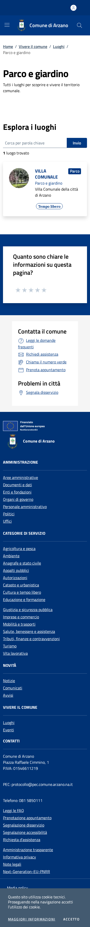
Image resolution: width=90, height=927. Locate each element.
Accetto (71, 919)
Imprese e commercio (21, 617)
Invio (77, 143)
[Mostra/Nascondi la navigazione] (7, 25)
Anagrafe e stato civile (22, 563)
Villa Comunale (46, 174)
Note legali (12, 864)
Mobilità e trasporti (19, 624)
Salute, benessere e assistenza (29, 631)
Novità (9, 665)
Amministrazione (20, 462)
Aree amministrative (20, 477)
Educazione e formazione (24, 599)
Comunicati (12, 688)
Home (8, 46)
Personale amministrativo (25, 507)
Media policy (17, 888)
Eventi (8, 730)
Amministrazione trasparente (28, 850)
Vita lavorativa (15, 653)
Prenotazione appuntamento (27, 818)
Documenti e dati (17, 485)
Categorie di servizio (24, 533)
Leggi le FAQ (13, 810)
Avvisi (8, 695)
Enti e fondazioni (17, 492)
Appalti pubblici (16, 570)
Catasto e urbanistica (21, 585)
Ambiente (11, 556)
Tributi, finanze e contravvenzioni (31, 639)
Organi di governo (18, 499)
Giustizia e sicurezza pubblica (27, 610)
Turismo (9, 646)
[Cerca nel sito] (79, 25)
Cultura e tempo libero (22, 592)
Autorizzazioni (15, 578)
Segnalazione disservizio (23, 825)
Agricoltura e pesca (19, 549)
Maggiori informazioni (31, 919)
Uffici (7, 521)
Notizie (9, 681)
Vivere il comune (33, 46)
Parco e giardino (48, 183)
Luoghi (58, 46)
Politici (8, 514)
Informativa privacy (19, 857)
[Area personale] (73, 8)
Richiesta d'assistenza (21, 840)
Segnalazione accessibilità (25, 832)
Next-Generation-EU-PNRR (26, 871)
